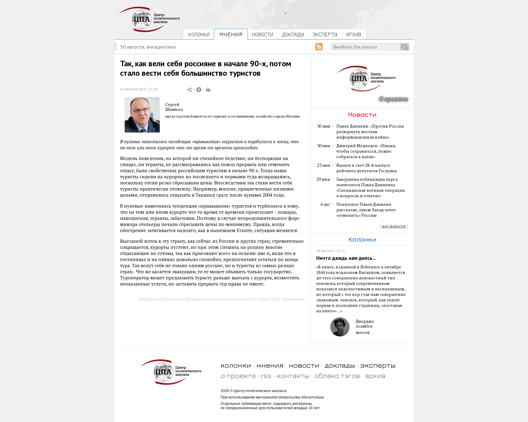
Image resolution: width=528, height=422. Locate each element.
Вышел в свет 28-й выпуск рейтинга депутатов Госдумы (366, 167)
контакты (293, 375)
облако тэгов (337, 375)
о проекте (238, 375)
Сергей (172, 104)
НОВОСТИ (262, 34)
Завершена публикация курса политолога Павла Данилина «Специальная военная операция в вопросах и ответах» (370, 187)
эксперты (378, 365)
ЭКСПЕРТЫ (325, 34)
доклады (339, 365)
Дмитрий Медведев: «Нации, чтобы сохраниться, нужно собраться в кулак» (366, 151)
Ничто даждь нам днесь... (346, 258)
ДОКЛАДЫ (293, 34)
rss (266, 375)
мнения (270, 365)
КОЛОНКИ (199, 34)
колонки (236, 365)
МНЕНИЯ (230, 34)
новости (304, 365)
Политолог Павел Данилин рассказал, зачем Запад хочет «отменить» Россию (366, 210)
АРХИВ (353, 34)
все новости (393, 226)
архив (375, 375)
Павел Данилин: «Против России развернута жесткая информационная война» (370, 131)
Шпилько (174, 109)
